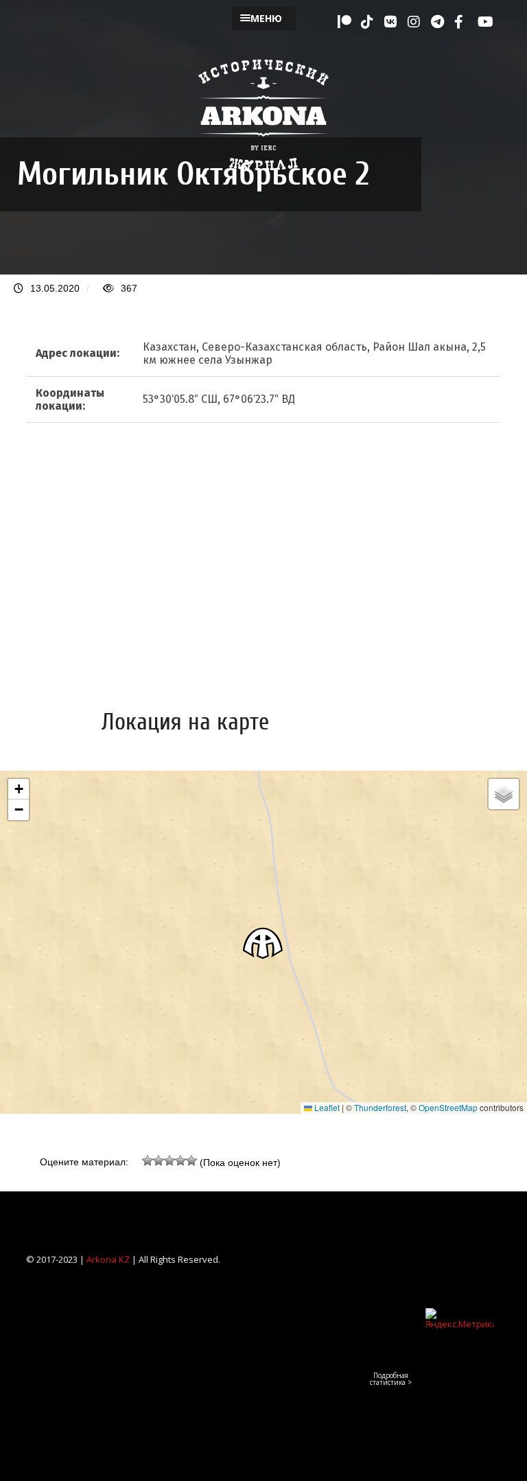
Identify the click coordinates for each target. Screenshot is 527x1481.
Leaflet (326, 1107)
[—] (263, 179)
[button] (263, 942)
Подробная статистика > (391, 1379)
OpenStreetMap (448, 1107)
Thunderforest (380, 1107)
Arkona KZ (108, 1259)
